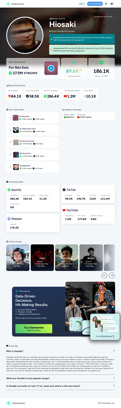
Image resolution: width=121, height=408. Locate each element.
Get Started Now (95, 4)
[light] (106, 4)
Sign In (81, 4)
